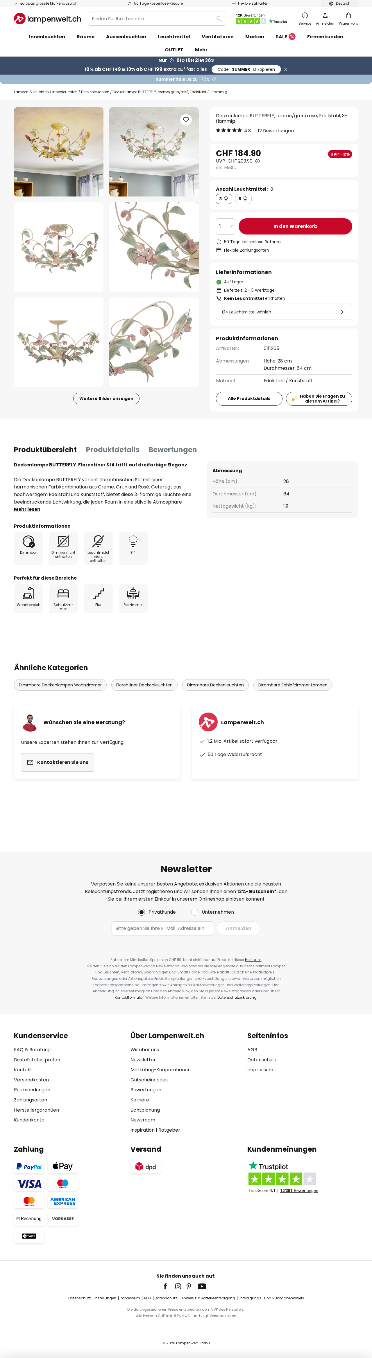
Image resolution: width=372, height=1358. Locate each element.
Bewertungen (173, 450)
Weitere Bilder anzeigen (106, 398)
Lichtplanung (145, 1110)
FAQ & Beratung (32, 1049)
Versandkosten (31, 1079)
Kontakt (23, 1069)
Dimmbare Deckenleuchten (215, 685)
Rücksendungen (32, 1089)
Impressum (260, 1069)
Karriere (139, 1100)
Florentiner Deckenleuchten (144, 685)
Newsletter (143, 1059)
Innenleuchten (65, 91)
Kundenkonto (29, 1120)
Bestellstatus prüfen (37, 1059)
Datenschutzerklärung (237, 997)
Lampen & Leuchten (31, 91)
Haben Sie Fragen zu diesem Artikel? (322, 398)
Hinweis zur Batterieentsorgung (207, 1298)
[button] (58, 247)
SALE (281, 36)
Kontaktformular (129, 997)
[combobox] (157, 18)
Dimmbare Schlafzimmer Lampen (293, 685)
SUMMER (246, 69)
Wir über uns (144, 1049)
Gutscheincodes (149, 1079)
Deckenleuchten (95, 91)
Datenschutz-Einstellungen (92, 1298)
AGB (252, 1049)
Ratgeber (169, 1130)
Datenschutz (262, 1059)
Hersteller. (253, 959)
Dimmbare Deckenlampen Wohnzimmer (60, 685)
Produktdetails (113, 450)
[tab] (45, 449)
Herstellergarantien (36, 1110)
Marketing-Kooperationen (160, 1069)
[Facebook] (169, 1286)
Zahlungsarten (30, 1100)
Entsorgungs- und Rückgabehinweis (271, 1298)
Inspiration (142, 1130)
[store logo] (47, 18)
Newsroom (142, 1120)
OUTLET (174, 49)
